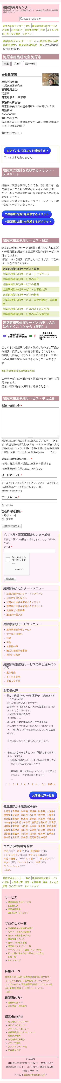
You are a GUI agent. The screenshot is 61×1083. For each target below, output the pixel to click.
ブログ (16, 63)
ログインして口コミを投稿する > (27, 150)
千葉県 (50, 818)
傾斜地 (36, 976)
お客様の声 (17, 29)
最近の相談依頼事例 (17, 650)
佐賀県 (41, 833)
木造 (19, 850)
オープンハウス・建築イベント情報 (25, 949)
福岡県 (33, 833)
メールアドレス (12, 475)
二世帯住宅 (28, 980)
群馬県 (33, 818)
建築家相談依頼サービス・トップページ (26, 273)
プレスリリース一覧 (17, 1046)
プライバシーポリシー (18, 1028)
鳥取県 (7, 829)
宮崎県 (24, 837)
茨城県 (15, 818)
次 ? (43, 784)
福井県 (41, 814)
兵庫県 (33, 826)
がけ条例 (9, 988)
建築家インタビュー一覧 (19, 946)
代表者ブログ (14, 1050)
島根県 (15, 829)
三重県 (52, 822)
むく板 (29, 858)
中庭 (38, 862)
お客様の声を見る (43, 795)
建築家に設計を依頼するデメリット (25, 606)
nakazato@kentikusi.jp (35, 1074)
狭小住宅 (45, 976)
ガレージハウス (41, 980)
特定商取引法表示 (16, 1039)
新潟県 (15, 814)
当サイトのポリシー (17, 1025)
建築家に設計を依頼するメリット (24, 602)
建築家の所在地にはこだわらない (23, 468)
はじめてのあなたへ (17, 597)
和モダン (44, 858)
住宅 (6, 850)
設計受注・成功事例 (17, 1006)
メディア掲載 (14, 1043)
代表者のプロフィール (18, 1021)
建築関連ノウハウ (16, 938)
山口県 (41, 829)
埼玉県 (41, 818)
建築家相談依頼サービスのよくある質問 (26, 308)
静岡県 (35, 822)
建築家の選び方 (14, 614)
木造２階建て (10, 858)
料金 (43, 29)
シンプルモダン (12, 854)
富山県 (24, 814)
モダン (7, 862)
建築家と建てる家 (13, 976)
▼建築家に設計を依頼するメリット (27, 214)
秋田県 (41, 811)
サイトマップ (31, 886)
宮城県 (33, 811)
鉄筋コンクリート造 (42, 984)
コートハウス (36, 988)
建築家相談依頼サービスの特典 (21, 284)
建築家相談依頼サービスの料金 (21, 294)
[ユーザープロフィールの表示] (50, 84)
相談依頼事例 (31, 29)
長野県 (7, 818)
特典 (9, 637)
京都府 (15, 826)
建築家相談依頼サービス (19, 629)
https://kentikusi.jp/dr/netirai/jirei (18, 370)
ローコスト (23, 862)
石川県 (33, 814)
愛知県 (44, 822)
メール (8, 546)
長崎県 (50, 833)
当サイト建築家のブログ (19, 935)
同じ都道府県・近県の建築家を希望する (27, 463)
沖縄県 (44, 837)
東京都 (7, 822)
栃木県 (24, 818)
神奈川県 (16, 822)
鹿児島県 (34, 837)
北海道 (7, 811)
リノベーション (12, 866)
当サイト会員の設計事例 (19, 931)
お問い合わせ (13, 654)
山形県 (50, 811)
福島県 (7, 814)
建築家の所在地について (17, 458)
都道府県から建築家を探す (20, 928)
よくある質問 (13, 676)
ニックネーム (10, 497)
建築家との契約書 (16, 610)
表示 (7, 63)
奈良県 (41, 826)
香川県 (7, 833)
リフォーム (10, 980)
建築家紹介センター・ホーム (19, 41)
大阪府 (24, 826)
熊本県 (7, 837)
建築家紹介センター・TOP (16, 25)
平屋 (27, 988)
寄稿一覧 (12, 956)
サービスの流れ (14, 633)
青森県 (15, 811)
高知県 (24, 833)
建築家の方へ (15, 1002)
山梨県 (50, 814)
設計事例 (30, 63)
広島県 (33, 829)
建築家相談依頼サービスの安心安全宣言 (26, 314)
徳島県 (50, 829)
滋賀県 (7, 826)
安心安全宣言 (13, 33)
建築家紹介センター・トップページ (25, 593)
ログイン (27, 33)
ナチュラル (34, 854)
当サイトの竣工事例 (17, 942)
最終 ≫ (51, 784)
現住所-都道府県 (12, 511)
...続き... (8, 869)
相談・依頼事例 (33, 882)
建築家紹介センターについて (21, 1032)
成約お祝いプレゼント (18, 912)
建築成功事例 (14, 909)
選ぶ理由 (11, 672)
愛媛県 (15, 833)
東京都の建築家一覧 (30, 45)
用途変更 (19, 988)
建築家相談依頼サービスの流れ (21, 279)
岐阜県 (26, 822)
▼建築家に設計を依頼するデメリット (28, 221)
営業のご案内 (14, 1035)
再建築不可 (26, 984)
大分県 (15, 837)
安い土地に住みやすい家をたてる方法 (26, 953)
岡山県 (24, 829)
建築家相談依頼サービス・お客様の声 (25, 289)
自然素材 (35, 850)
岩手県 (24, 811)
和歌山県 (51, 826)
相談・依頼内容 (12, 405)
